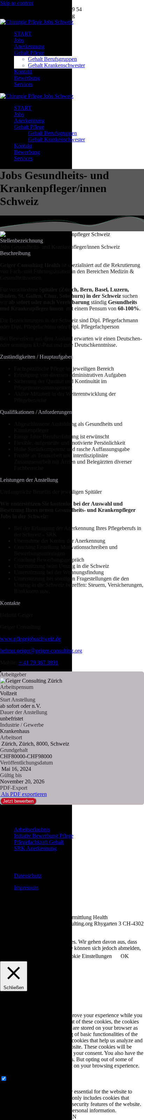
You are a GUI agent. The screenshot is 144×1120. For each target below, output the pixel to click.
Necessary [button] (11, 1072)
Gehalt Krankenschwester (56, 65)
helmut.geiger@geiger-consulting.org (41, 651)
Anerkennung (29, 46)
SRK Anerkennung (35, 848)
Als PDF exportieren (23, 794)
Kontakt (23, 72)
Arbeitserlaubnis (32, 829)
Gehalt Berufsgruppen (52, 59)
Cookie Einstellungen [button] (88, 956)
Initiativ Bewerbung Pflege (43, 836)
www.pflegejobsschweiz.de (30, 639)
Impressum (26, 887)
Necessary (19, 1079)
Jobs (19, 40)
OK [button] (125, 956)
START (22, 34)
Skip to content (16, 3)
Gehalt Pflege (29, 53)
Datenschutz (27, 876)
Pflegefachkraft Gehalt (39, 842)
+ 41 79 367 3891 (38, 662)
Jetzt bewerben (18, 801)
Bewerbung (27, 78)
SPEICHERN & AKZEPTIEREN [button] (38, 1117)
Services (23, 84)
